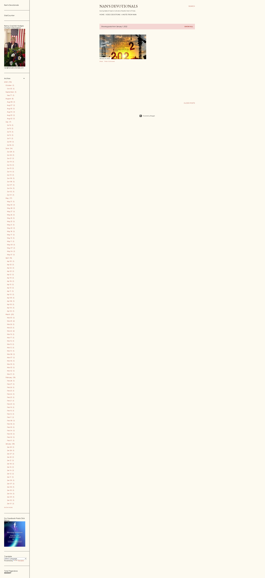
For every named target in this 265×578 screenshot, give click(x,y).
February (10, 377)
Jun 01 (10, 195)
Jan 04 (10, 494)
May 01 (10, 255)
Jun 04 (10, 188)
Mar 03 (10, 367)
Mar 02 (10, 371)
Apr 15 (10, 284)
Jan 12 (10, 474)
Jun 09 (10, 178)
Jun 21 (10, 158)
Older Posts (189, 103)
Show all (188, 26)
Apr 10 (10, 294)
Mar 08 (10, 354)
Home (101, 15)
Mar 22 (10, 331)
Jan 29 (10, 447)
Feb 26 (10, 387)
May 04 (10, 251)
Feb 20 (10, 404)
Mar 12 (10, 348)
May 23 (10, 221)
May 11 (10, 241)
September (11, 92)
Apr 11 (10, 291)
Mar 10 (10, 351)
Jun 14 (10, 172)
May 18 (10, 231)
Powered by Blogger (149, 116)
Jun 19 (10, 162)
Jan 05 (10, 490)
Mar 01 (10, 374)
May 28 (10, 208)
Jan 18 (10, 464)
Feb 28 (10, 381)
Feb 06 (10, 424)
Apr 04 (10, 308)
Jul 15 (10, 128)
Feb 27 (10, 384)
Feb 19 (10, 407)
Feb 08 (10, 421)
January (10, 444)
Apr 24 (10, 268)
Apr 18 (10, 281)
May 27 (10, 211)
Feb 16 (10, 411)
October (10, 85)
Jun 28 (10, 152)
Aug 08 (10, 102)
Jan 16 (10, 467)
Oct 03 (10, 89)
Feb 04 (10, 431)
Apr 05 (10, 304)
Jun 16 (10, 165)
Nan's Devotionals (118, 6)
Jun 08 (10, 182)
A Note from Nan (129, 15)
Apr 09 (10, 298)
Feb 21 (10, 401)
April (8, 258)
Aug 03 (10, 115)
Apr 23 (10, 271)
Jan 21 (10, 460)
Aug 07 (10, 105)
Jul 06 (10, 145)
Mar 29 (10, 321)
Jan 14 (10, 470)
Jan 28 (10, 450)
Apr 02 (10, 311)
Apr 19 (10, 278)
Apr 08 (10, 301)
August (9, 99)
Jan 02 (10, 500)
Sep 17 (10, 95)
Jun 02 (10, 192)
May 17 (10, 235)
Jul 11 (10, 138)
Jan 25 (10, 457)
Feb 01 (10, 440)
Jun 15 (10, 168)
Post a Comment (109, 61)
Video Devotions (113, 15)
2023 (7, 82)
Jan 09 (10, 480)
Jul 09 (10, 142)
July (8, 122)
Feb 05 (10, 427)
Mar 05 (10, 364)
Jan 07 (10, 484)
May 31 (10, 201)
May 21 (10, 225)
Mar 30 (10, 318)
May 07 (10, 248)
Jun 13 (10, 175)
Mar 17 (10, 338)
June (9, 148)
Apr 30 (10, 261)
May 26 (10, 215)
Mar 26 (10, 324)
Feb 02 (10, 437)
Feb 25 (10, 391)
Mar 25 (10, 328)
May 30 (10, 205)
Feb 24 (10, 394)
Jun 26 (10, 155)
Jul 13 (10, 132)
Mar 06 (10, 361)
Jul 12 (10, 135)
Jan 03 (10, 497)
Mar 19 (10, 334)
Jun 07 (10, 185)
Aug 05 (10, 109)
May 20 (10, 228)
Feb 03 (10, 434)
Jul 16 (10, 125)
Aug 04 (10, 112)
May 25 (10, 218)
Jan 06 (10, 487)
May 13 (10, 238)
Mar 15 (10, 344)
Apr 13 (10, 288)
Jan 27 (10, 454)
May (9, 198)
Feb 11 (10, 417)
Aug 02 (10, 119)
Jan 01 (10, 504)
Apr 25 (10, 265)
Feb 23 (10, 397)
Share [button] (101, 61)
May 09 (10, 245)
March (9, 314)
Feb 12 (10, 414)
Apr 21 (10, 275)
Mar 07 (10, 358)
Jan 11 (10, 477)
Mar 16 (10, 341)
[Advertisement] (122, 81)
